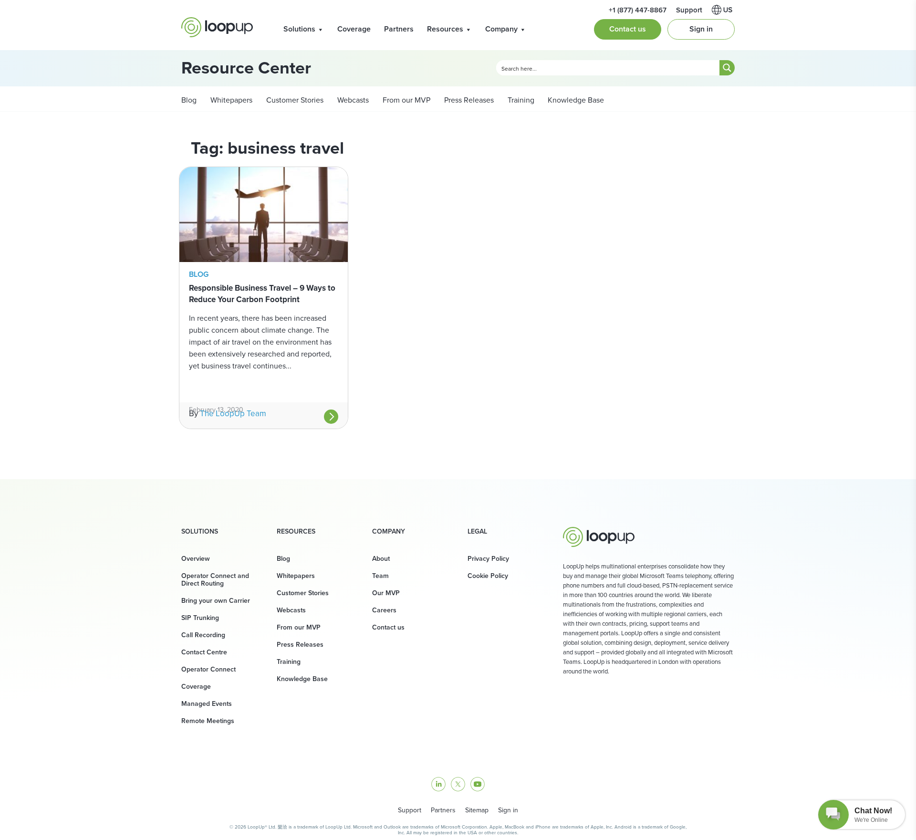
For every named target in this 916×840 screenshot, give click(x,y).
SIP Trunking (200, 617)
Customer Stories (293, 99)
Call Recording (203, 635)
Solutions (299, 28)
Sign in (701, 28)
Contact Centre (204, 652)
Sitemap (477, 810)
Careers (384, 610)
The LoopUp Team (233, 413)
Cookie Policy (488, 575)
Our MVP (386, 593)
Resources (445, 28)
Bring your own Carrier (215, 600)
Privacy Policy (488, 558)
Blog (189, 99)
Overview (195, 558)
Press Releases (468, 99)
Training (520, 99)
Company (501, 28)
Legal (477, 531)
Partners (399, 28)
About (381, 558)
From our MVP (405, 99)
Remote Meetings (207, 720)
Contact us (627, 28)
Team (380, 575)
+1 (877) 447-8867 (637, 10)
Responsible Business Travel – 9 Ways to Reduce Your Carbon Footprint (262, 293)
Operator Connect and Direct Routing (215, 579)
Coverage (354, 28)
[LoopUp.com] (217, 27)
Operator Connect (208, 669)
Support (689, 10)
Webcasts (352, 99)
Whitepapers (230, 99)
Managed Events (206, 703)
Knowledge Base (576, 99)
